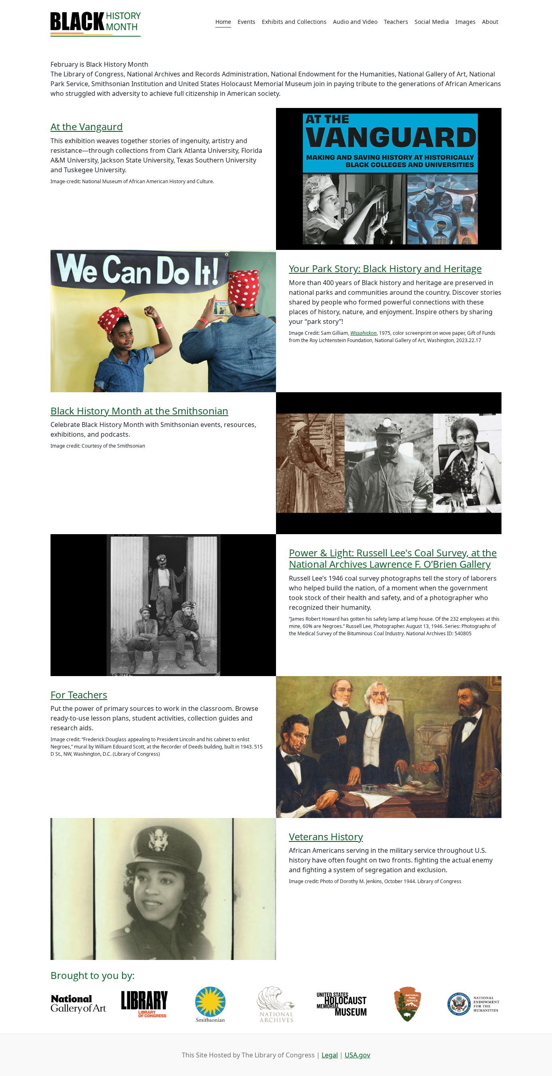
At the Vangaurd (87, 126)
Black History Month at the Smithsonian (139, 410)
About (490, 21)
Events (246, 21)
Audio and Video (355, 21)
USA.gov (357, 1055)
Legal (330, 1055)
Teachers (396, 21)
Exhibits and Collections (294, 21)
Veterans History (326, 836)
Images (465, 21)
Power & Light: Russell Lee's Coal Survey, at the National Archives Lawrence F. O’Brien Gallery (393, 558)
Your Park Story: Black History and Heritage (385, 268)
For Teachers (79, 694)
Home (223, 21)
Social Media (432, 21)
